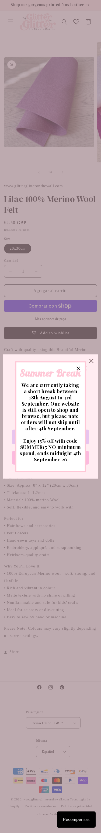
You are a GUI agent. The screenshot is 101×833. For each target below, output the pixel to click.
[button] (78, 368)
